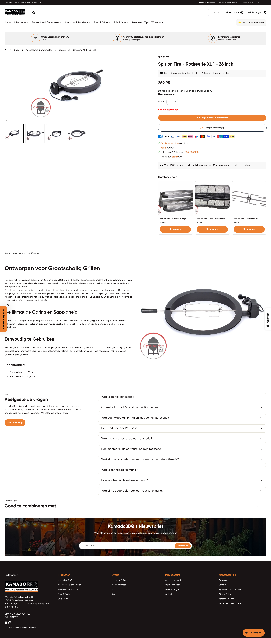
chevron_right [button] (147, 121)
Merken (115, 590)
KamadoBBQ (15, 628)
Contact (222, 585)
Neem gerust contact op (253, 2)
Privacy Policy (225, 594)
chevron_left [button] (6, 121)
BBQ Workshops (119, 585)
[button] (3, 319)
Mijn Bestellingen (172, 585)
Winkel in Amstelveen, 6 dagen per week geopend (219, 2)
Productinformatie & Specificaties (22, 253)
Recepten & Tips (119, 580)
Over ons (223, 580)
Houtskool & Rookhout (78, 22)
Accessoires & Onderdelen (47, 22)
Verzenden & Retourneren (230, 603)
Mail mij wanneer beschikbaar (212, 118)
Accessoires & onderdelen (39, 50)
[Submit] (33, 12)
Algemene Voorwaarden (230, 590)
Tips (146, 22)
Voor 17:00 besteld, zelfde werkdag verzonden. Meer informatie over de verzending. (205, 165)
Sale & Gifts (121, 22)
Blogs (114, 594)
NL (216, 12)
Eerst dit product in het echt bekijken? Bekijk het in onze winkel (194, 73)
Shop (16, 50)
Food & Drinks (102, 22)
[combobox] (119, 12)
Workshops (157, 22)
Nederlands (12, 575)
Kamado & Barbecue (17, 22)
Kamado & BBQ (65, 580)
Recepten (137, 22)
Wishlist (168, 594)
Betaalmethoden (226, 599)
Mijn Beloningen (172, 590)
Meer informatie (166, 94)
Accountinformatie (173, 580)
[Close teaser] (7, 305)
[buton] (216, 12)
